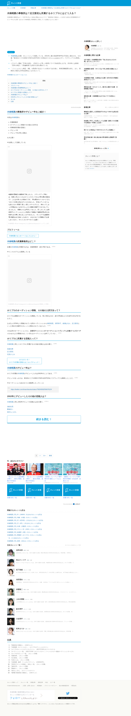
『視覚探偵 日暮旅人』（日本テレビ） (21, 645)
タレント (26, 569)
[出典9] (55, 373)
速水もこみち (11, 412)
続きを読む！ (44, 419)
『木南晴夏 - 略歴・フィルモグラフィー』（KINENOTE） (27, 662)
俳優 (28, 560)
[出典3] (49, 325)
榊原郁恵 (50, 323)
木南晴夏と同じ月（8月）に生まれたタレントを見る (24, 523)
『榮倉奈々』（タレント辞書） (19, 668)
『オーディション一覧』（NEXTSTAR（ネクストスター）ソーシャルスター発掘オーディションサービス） (42, 651)
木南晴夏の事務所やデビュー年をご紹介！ (24, 83)
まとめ (13, 99)
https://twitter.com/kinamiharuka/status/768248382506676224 (31, 389)
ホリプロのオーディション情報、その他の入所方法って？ (29, 90)
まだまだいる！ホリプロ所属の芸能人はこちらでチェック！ (24, 361)
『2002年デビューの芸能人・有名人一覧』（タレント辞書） (28, 664)
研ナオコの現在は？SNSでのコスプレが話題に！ (99, 130)
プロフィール (15, 85)
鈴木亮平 (19, 609)
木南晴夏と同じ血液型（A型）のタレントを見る (22, 532)
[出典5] (55, 343)
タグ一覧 (52, 682)
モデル (25, 579)
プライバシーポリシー (50, 685)
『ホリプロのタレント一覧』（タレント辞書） (24, 653)
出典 (12, 101)
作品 (46, 682)
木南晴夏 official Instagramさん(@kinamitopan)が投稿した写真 (28, 304)
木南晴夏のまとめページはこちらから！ (23, 236)
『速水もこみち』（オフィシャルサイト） (23, 670)
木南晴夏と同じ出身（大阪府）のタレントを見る (23, 526)
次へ (44, 455)
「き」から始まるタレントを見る (18, 538)
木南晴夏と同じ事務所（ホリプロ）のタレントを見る (24, 535)
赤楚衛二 (19, 589)
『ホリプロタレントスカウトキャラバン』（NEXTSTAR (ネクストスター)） (33, 649)
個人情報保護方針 (64, 685)
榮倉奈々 (10, 409)
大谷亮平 (19, 619)
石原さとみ (11, 354)
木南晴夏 (14, 56)
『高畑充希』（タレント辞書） (19, 655)
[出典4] (59, 333)
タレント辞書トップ (12, 682)
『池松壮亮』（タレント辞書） (19, 666)
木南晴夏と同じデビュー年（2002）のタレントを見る (24, 529)
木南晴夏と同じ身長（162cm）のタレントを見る (23, 541)
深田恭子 (58, 323)
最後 (50, 455)
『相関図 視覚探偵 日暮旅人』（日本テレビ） (24, 672)
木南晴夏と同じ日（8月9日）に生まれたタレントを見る (25, 520)
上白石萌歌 (20, 599)
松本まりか (20, 628)
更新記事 (40, 682)
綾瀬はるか (66, 323)
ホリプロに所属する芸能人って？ (21, 92)
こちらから (91, 168)
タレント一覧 (24, 682)
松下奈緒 (19, 570)
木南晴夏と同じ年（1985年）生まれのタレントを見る (24, 514)
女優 (25, 550)
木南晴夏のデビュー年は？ (19, 94)
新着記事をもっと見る (100, 148)
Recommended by (68, 504)
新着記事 (32, 682)
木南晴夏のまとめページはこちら (17, 75)
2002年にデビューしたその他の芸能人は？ (24, 97)
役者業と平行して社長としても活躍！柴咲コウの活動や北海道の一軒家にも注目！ (101, 121)
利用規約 (39, 685)
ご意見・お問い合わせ (28, 685)
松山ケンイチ (21, 560)
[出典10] (46, 401)
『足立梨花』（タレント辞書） (19, 658)
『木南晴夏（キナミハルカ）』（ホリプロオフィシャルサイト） (29, 647)
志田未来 (19, 550)
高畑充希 (10, 349)
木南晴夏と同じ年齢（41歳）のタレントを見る (22, 517)
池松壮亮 (10, 406)
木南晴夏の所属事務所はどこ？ (21, 88)
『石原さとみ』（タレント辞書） (20, 660)
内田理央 (19, 579)
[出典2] (53, 246)
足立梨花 (75, 323)
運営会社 (73, 685)
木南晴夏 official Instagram (16, 223)
